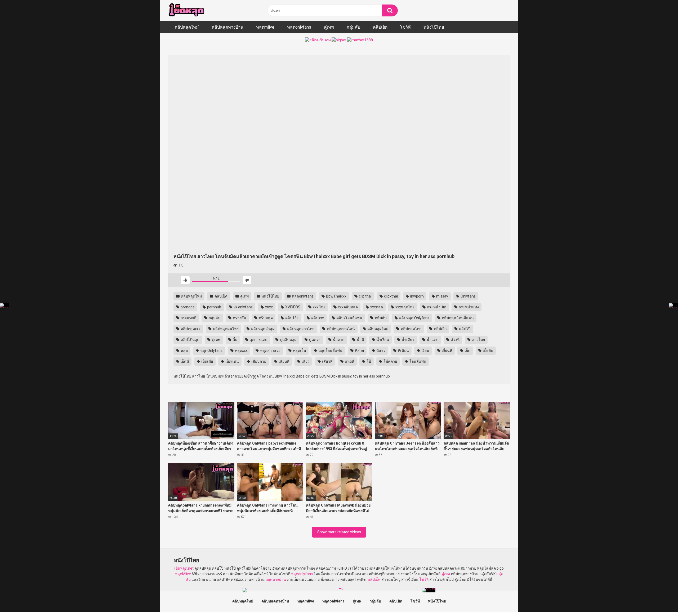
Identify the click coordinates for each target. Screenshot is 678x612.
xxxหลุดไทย (404, 307)
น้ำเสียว (407, 340)
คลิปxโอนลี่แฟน (349, 318)
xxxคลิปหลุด (347, 307)
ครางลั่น (239, 318)
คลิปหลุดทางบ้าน (227, 27)
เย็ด (467, 350)
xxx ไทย (318, 307)
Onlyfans (468, 296)
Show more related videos (339, 532)
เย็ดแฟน (232, 361)
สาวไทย (478, 340)
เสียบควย (258, 361)
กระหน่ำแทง (468, 307)
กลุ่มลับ (353, 27)
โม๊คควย (390, 361)
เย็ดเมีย (206, 361)
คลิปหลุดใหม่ (187, 27)
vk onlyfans (243, 307)
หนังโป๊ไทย (433, 27)
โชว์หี (405, 27)
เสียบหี (283, 361)
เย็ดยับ (487, 350)
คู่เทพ (329, 27)
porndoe (187, 307)
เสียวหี (326, 361)
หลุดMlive (183, 574)
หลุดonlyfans (299, 27)
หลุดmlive (265, 27)
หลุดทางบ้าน (275, 579)
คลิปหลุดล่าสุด (262, 329)
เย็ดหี (184, 361)
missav (441, 296)
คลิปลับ (380, 318)
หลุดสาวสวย (269, 350)
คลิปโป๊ (464, 329)
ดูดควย (314, 340)
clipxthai (390, 296)
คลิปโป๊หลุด (189, 340)
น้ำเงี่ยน (382, 340)
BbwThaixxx (335, 296)
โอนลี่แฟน (417, 361)
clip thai (365, 296)
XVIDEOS (292, 307)
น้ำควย (338, 340)
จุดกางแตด (258, 340)
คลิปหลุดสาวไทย (300, 329)
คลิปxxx (317, 318)
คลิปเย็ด (380, 27)
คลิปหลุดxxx (190, 329)
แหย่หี (349, 361)
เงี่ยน (425, 350)
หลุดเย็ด (299, 350)
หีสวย (359, 350)
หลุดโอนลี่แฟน (330, 350)
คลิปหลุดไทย (410, 329)
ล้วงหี (455, 340)
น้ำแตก (432, 340)
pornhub (213, 307)
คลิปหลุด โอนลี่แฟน (457, 318)
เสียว (305, 361)
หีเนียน (403, 350)
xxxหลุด (376, 307)
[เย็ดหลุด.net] (186, 10)
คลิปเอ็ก (440, 329)
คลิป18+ (291, 318)
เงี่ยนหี (446, 350)
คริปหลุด (265, 318)
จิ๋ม (234, 340)
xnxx (268, 307)
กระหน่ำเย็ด (436, 307)
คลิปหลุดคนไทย (225, 329)
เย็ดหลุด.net (184, 568)
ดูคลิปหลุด (288, 340)
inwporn (416, 296)
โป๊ (368, 361)
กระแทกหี (188, 318)
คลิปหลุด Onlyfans (413, 318)
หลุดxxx (241, 350)
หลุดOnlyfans (210, 350)
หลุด (184, 350)
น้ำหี (360, 340)
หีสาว (380, 350)
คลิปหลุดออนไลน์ (340, 329)
